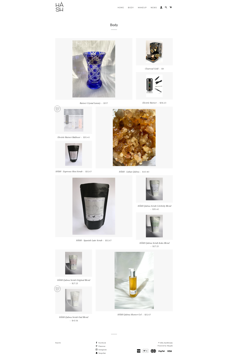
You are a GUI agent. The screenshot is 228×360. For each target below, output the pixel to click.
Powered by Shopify (165, 346)
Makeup (142, 8)
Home (121, 8)
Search (58, 343)
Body (131, 8)
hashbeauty (168, 343)
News (154, 8)
